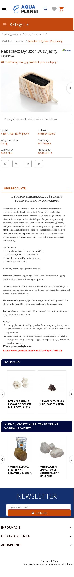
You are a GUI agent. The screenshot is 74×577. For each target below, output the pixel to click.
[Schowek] (54, 9)
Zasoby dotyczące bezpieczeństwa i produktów (30, 119)
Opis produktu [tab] (15, 188)
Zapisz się (41, 512)
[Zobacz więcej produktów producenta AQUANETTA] (67, 49)
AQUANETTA (45, 153)
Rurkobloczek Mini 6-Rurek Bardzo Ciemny (51, 403)
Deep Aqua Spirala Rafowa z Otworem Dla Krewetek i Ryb (19, 404)
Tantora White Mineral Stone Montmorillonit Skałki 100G (49, 471)
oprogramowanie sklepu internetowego (43, 564)
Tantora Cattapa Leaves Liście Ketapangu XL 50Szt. (20, 470)
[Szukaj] (45, 9)
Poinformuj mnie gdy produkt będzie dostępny (30, 61)
